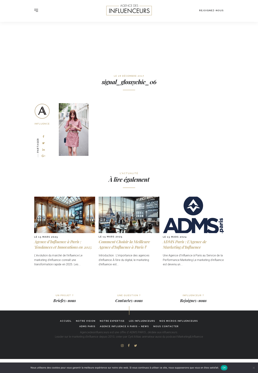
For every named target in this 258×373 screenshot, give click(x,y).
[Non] (253, 367)
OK (224, 367)
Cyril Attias (134, 336)
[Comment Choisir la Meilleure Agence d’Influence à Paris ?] (129, 232)
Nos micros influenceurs (179, 321)
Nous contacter (166, 326)
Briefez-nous (64, 300)
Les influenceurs (142, 321)
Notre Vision (85, 321)
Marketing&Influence (190, 336)
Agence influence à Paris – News (124, 326)
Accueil (66, 321)
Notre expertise (112, 321)
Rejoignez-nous (211, 10)
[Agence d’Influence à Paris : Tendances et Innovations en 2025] (64, 232)
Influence (42, 123)
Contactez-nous (129, 300)
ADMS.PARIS (138, 332)
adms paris (87, 326)
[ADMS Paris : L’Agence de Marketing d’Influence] (193, 232)
